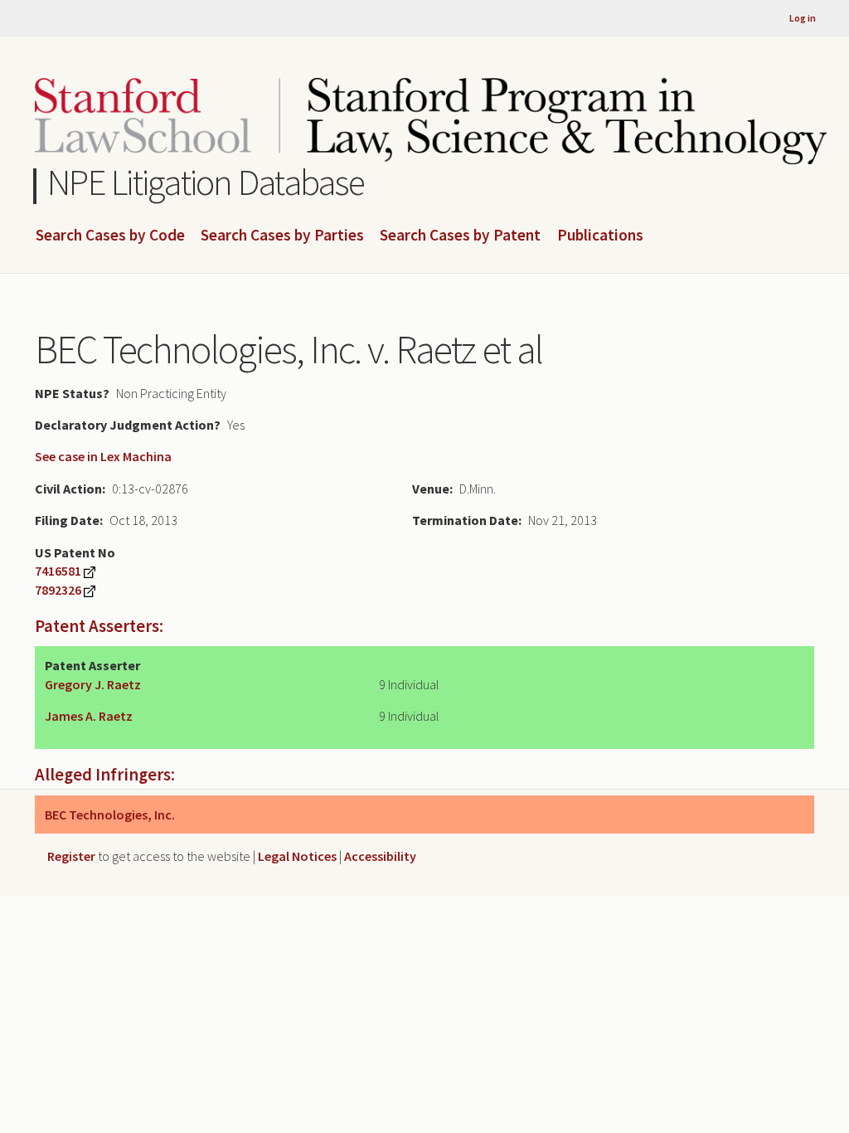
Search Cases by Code (110, 235)
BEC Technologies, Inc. (110, 814)
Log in (802, 18)
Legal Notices (297, 856)
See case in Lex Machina (103, 456)
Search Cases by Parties (282, 235)
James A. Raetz (89, 716)
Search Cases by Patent (460, 235)
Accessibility (380, 856)
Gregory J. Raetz (93, 684)
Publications (600, 235)
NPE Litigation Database (206, 182)
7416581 (58, 570)
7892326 (58, 589)
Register (71, 856)
